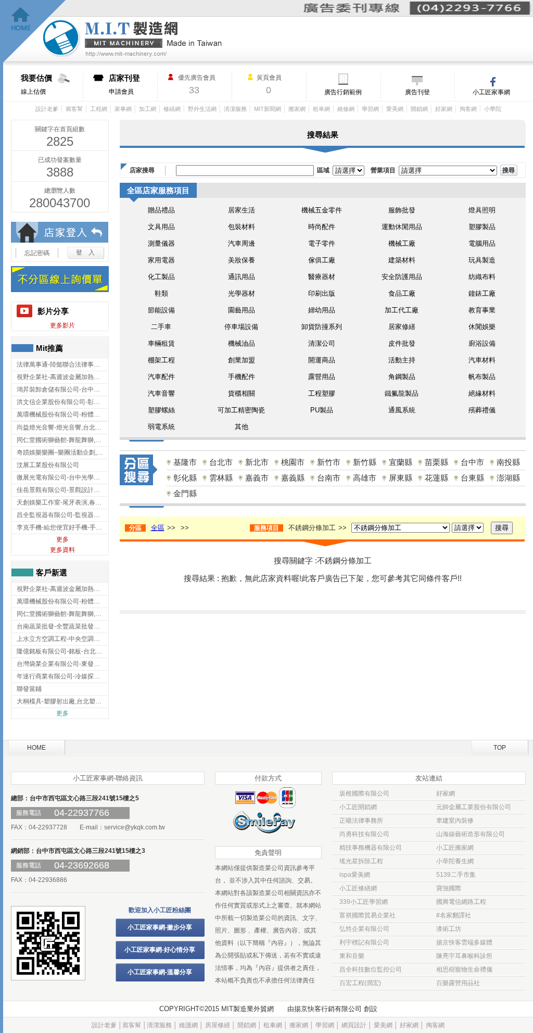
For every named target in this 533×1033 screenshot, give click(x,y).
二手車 (161, 327)
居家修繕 (401, 327)
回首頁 (34, 31)
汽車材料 (482, 360)
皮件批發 (401, 343)
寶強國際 (448, 888)
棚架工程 (161, 360)
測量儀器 (161, 243)
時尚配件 (321, 227)
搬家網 (297, 109)
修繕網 (172, 109)
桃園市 (292, 462)
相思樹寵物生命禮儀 (464, 969)
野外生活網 (202, 109)
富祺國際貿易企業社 (367, 915)
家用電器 (161, 260)
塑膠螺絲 (161, 410)
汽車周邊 (241, 243)
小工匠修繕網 (358, 888)
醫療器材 (321, 277)
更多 (62, 539)
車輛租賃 (161, 343)
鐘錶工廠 (482, 293)
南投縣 (508, 462)
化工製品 (161, 277)
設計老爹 (46, 109)
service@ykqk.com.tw (134, 827)
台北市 (221, 462)
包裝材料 (241, 227)
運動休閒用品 (402, 227)
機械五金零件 (321, 210)
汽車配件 (161, 377)
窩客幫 (74, 109)
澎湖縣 (508, 477)
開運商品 (321, 360)
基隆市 (185, 462)
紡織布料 (482, 277)
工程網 (98, 109)
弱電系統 (161, 427)
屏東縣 (400, 477)
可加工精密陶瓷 (241, 410)
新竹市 (328, 462)
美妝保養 (241, 260)
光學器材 (241, 293)
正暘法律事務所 (361, 820)
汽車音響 (161, 393)
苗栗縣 (436, 462)
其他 (241, 427)
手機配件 (241, 377)
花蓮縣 (436, 477)
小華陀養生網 (455, 861)
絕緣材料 (482, 393)
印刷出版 (321, 293)
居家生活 (241, 210)
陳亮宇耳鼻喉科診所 (464, 956)
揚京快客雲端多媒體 (464, 942)
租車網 (321, 109)
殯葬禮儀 (482, 410)
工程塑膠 (321, 393)
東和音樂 (351, 956)
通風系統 (401, 410)
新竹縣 (364, 462)
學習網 (370, 109)
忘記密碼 (36, 253)
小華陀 (492, 109)
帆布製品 (482, 377)
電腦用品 (482, 243)
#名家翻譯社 (453, 915)
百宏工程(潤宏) (360, 983)
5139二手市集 (456, 874)
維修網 (345, 109)
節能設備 (161, 310)
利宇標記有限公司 (364, 942)
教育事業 (482, 310)
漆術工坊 (448, 929)
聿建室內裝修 (455, 820)
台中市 (472, 462)
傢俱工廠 (321, 260)
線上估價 (36, 84)
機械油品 (241, 343)
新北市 (257, 462)
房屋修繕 (217, 1025)
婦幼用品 (321, 310)
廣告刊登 (417, 92)
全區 (157, 528)
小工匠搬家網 (455, 847)
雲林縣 (221, 477)
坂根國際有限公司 (364, 793)
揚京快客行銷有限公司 (328, 1009)
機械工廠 (401, 243)
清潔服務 (235, 109)
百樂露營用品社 (458, 983)
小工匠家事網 (491, 92)
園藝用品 (241, 310)
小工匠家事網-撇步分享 (160, 927)
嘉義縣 (292, 477)
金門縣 (185, 493)
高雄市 (364, 477)
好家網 (443, 109)
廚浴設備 (482, 343)
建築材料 (401, 260)
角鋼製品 (401, 377)
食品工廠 (401, 293)
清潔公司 (321, 343)
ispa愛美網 (354, 874)
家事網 (123, 109)
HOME (36, 747)
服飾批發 (401, 210)
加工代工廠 (401, 310)
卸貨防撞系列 (321, 327)
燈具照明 (482, 210)
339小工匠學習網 (363, 901)
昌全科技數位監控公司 (370, 969)
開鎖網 (419, 109)
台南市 (328, 477)
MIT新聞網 (267, 109)
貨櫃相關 (241, 393)
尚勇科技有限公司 (364, 834)
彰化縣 (185, 477)
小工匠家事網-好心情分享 (159, 949)
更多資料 (62, 549)
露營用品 (321, 377)
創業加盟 (241, 360)
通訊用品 (241, 277)
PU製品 (321, 410)
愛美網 (394, 109)
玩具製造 (482, 260)
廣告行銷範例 (343, 92)
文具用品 (161, 227)
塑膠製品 (482, 227)
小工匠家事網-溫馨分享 (160, 972)
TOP (499, 747)
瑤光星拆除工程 (361, 861)
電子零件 (321, 243)
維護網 (188, 1025)
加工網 (147, 109)
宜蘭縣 (400, 462)
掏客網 (468, 109)
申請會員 (124, 84)
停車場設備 (241, 327)
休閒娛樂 (482, 327)
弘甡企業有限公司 (364, 929)
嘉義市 (257, 477)
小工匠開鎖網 (358, 807)
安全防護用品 (402, 277)
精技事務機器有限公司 (370, 847)
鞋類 (161, 293)
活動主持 (401, 360)
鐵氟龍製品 (401, 393)
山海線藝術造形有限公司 (470, 834)
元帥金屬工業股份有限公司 (473, 807)
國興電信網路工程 (461, 901)
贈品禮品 (161, 210)
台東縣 (472, 477)
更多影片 (62, 325)
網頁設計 (353, 1025)
